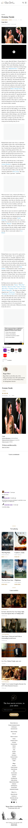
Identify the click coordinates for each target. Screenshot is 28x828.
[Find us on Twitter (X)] (16, 802)
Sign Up (14, 733)
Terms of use (14, 823)
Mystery (14, 751)
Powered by (5, 360)
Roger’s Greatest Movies (14, 725)
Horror (14, 747)
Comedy (14, 742)
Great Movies (14, 769)
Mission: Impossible (7, 290)
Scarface (23, 286)
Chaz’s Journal (14, 767)
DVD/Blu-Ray (14, 778)
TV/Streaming (14, 785)
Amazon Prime (14, 740)
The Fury (4, 286)
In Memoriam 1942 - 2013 (14, 808)
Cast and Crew (14, 728)
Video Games (14, 780)
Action (14, 738)
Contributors (14, 799)
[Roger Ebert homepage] (8, 3)
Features (14, 783)
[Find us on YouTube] (14, 802)
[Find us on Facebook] (11, 802)
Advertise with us (14, 797)
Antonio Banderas (6, 164)
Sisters (16, 285)
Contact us (14, 796)
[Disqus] (14, 506)
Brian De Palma (5, 447)
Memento (9, 223)
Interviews (14, 774)
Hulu (14, 749)
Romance (14, 755)
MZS (14, 771)
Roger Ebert (5, 22)
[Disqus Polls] (14, 474)
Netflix (14, 753)
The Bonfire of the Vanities (8, 294)
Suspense (14, 758)
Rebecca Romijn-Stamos (16, 88)
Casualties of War (13, 288)
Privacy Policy (14, 825)
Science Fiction (14, 756)
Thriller (14, 760)
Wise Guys (4, 288)
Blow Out (21, 285)
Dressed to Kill (11, 286)
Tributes (14, 776)
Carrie (18, 286)
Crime (10, 19)
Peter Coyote (16, 171)
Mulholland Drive (13, 68)
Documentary (14, 744)
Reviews (3, 14)
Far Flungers (14, 772)
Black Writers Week (14, 782)
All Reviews (14, 726)
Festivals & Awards (14, 789)
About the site (14, 794)
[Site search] (23, 2)
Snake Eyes (12, 292)
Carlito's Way (22, 288)
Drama (14, 746)
